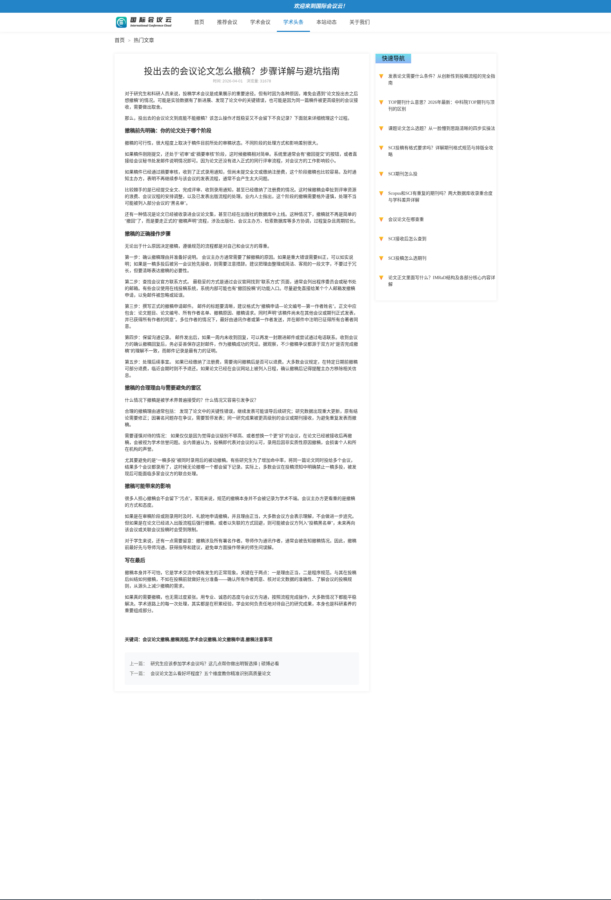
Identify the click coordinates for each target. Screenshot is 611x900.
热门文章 (144, 40)
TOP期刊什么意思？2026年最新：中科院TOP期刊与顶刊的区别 (441, 105)
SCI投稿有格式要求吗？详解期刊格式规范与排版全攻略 (440, 151)
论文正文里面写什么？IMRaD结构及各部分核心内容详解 (441, 281)
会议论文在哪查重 (406, 219)
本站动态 (326, 22)
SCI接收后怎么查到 (407, 238)
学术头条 (293, 22)
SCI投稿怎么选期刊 (407, 258)
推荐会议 (227, 22)
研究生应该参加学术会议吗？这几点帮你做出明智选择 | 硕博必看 (215, 663)
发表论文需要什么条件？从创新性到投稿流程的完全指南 (441, 79)
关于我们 (359, 22)
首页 (199, 22)
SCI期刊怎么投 (403, 174)
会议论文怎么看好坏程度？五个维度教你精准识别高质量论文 (211, 673)
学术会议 (260, 22)
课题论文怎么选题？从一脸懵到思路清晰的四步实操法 (441, 128)
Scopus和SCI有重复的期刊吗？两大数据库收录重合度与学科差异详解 (440, 196)
